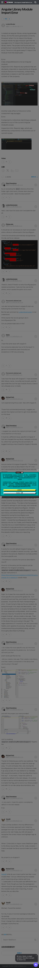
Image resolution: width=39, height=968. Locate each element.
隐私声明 (20, 483)
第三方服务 (27, 485)
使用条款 (25, 483)
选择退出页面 (16, 486)
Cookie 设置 (19, 493)
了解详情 (19, 479)
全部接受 (19, 490)
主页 (9, 2)
